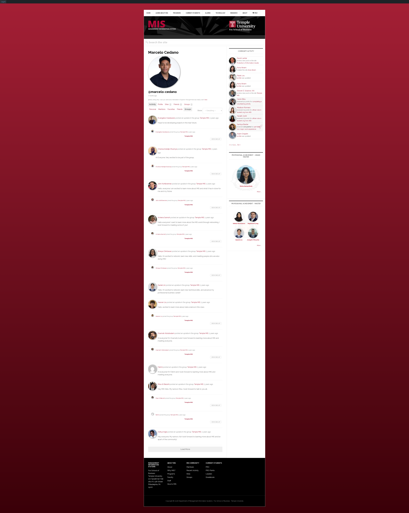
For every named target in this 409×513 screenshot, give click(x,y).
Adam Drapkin (242, 134)
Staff (169, 481)
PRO (207, 467)
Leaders (209, 474)
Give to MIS (171, 484)
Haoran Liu (162, 302)
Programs (171, 474)
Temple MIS (162, 25)
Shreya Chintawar (164, 251)
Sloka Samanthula (246, 186)
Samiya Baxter (242, 124)
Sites (168, 104)
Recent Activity (192, 470)
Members (190, 467)
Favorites (171, 109)
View (205, 99)
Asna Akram (241, 68)
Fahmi (160, 367)
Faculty (170, 477)
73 (238, 145)
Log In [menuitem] (3, 2)
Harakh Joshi (242, 116)
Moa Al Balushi (163, 384)
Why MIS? (171, 470)
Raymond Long (253, 223)
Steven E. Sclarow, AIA (245, 91)
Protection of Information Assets (248, 63)
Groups (188, 104)
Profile (160, 104)
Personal (152, 109)
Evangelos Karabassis (166, 118)
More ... (259, 192)
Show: (199, 111)
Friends (177, 104)
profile (239, 78)
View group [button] (215, 139)
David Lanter (242, 58)
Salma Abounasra (239, 223)
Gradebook (210, 477)
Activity (152, 104)
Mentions (161, 109)
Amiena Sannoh (164, 217)
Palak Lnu (241, 76)
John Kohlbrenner (164, 184)
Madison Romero (243, 108)
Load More (185, 449)
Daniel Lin (161, 285)
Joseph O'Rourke (253, 240)
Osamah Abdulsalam (166, 333)
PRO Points (210, 470)
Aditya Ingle (162, 432)
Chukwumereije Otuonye (167, 149)
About (169, 467)
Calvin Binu (241, 99)
